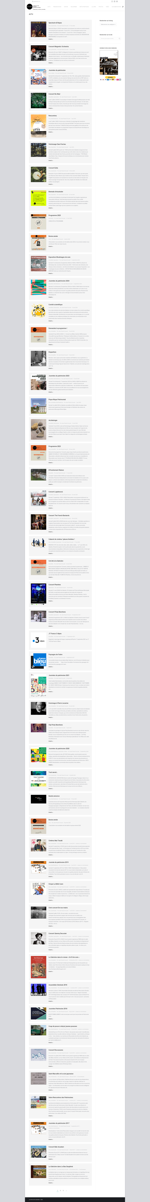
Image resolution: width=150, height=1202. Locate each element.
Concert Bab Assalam (56, 1147)
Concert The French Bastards (59, 515)
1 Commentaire (82, 1169)
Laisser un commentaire (81, 843)
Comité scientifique (55, 305)
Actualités (51, 97)
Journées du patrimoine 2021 (59, 675)
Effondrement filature (56, 470)
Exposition (53, 147)
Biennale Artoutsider (56, 192)
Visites (52, 73)
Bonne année (53, 236)
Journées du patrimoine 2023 (59, 376)
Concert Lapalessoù (56, 492)
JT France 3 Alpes (55, 634)
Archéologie (53, 420)
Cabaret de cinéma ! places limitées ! (62, 539)
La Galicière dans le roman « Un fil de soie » (64, 957)
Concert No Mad (54, 94)
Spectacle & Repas (55, 23)
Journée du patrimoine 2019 (58, 862)
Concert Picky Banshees (57, 612)
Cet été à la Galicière (56, 561)
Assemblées (54, 987)
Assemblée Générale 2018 (58, 985)
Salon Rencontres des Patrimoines (61, 1097)
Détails (50, 39)
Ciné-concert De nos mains (58, 908)
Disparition (52, 352)
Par (62, 25)
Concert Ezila (53, 168)
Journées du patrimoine (57, 70)
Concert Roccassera (56, 1050)
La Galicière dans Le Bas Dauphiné (61, 1166)
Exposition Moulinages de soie (59, 257)
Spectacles (53, 25)
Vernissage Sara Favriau (57, 144)
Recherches (56, 307)
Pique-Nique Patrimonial (57, 399)
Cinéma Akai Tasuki (55, 841)
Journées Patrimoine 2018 (58, 1009)
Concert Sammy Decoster (58, 933)
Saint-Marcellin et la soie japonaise (61, 1074)
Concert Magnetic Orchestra (59, 46)
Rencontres (53, 116)
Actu (50, 25)
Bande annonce (54, 796)
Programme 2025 (55, 215)
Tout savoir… (53, 772)
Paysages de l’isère (55, 654)
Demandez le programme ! (58, 328)
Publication (53, 1169)
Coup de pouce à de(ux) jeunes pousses (63, 1026)
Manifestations (54, 118)
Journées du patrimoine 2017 (59, 1123)
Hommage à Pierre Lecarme (58, 703)
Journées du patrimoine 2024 (59, 281)
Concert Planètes (55, 585)
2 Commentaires (80, 1076)
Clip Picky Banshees (56, 725)
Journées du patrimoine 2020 (59, 748)
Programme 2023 (55, 446)
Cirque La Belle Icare (56, 884)
